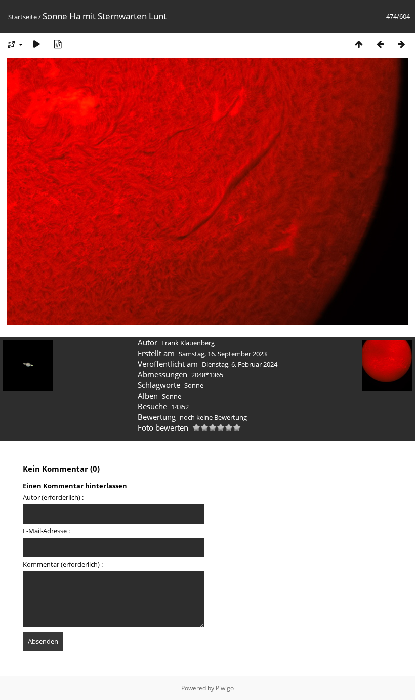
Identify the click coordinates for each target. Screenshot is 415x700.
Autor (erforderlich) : (53, 497)
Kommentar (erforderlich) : (63, 564)
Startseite (22, 16)
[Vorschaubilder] (358, 44)
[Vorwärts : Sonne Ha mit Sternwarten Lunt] (401, 44)
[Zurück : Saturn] (380, 44)
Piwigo (225, 688)
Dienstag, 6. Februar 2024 (239, 364)
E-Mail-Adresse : (46, 530)
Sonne (193, 385)
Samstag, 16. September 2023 (223, 353)
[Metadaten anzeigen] (57, 44)
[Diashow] (36, 44)
